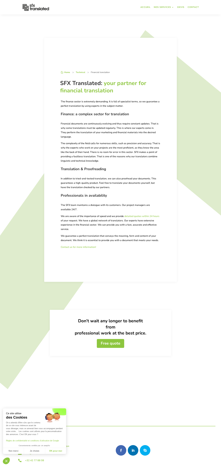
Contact (193, 7)
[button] (6, 460)
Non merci (13, 451)
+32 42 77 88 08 (34, 460)
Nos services (162, 7)
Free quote (110, 343)
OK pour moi (55, 451)
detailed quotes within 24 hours (141, 216)
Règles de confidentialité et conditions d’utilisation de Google (32, 441)
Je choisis (34, 451)
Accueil (145, 7)
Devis (180, 7)
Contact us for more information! (78, 247)
